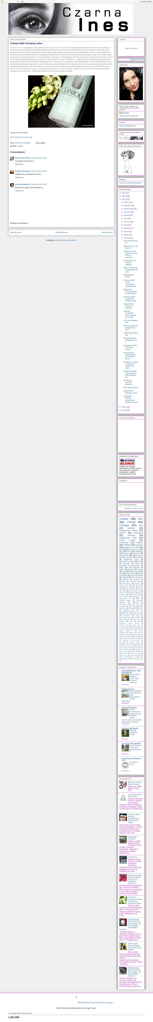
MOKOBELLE (138, 636)
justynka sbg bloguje (130, 728)
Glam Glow (123, 555)
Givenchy (126, 563)
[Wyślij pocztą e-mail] (36, 143)
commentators (134, 508)
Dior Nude (122, 629)
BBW (137, 598)
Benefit (122, 549)
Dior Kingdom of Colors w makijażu (130, 262)
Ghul (137, 604)
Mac (141, 525)
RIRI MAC (137, 646)
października (129, 209)
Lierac (128, 551)
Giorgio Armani (134, 571)
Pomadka (139, 557)
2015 (124, 199)
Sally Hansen (139, 647)
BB (131, 621)
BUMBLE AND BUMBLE (131, 579)
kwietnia (127, 228)
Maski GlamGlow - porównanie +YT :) (130, 340)
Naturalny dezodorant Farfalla (133, 732)
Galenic (138, 629)
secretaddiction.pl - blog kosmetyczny (131, 671)
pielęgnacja (35, 54)
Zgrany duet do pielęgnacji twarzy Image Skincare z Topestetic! (135, 678)
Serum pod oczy (134, 591)
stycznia (127, 238)
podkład (137, 617)
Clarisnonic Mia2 (125, 604)
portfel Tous (123, 655)
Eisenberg (138, 533)
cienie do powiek (136, 575)
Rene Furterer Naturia (125, 647)
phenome (136, 567)
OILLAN (135, 638)
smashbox (124, 542)
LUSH (130, 585)
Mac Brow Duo (126, 638)
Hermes (137, 583)
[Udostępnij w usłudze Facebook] (42, 143)
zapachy (136, 553)
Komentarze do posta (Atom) (65, 240)
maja (126, 225)
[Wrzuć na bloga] (38, 143)
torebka (121, 621)
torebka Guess (123, 659)
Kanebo (131, 632)
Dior (140, 518)
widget (141, 508)
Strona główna (61, 232)
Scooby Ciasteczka (129, 708)
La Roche (128, 634)
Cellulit (140, 561)
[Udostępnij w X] (40, 143)
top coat (137, 619)
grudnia (127, 202)
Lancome (128, 557)
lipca (126, 218)
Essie (124, 571)
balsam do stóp (137, 612)
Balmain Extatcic (125, 600)
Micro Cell (132, 606)
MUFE (138, 585)
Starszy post (107, 232)
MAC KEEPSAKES (131, 388)
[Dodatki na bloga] (76, 997)
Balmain (131, 569)
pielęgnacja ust (125, 598)
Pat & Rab (123, 596)
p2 (134, 593)
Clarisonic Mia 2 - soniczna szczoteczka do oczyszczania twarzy (134, 818)
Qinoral (128, 646)
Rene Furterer (130, 589)
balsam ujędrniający (137, 651)
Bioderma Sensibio (136, 581)
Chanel (131, 522)
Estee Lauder (127, 540)
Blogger (93, 1008)
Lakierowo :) (132, 857)
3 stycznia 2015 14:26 (38, 171)
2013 (124, 410)
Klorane (121, 585)
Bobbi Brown (126, 583)
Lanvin (130, 636)
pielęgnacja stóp (125, 617)
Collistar (127, 545)
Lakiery (139, 542)
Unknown (125, 113)
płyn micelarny (124, 619)
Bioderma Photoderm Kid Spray (129, 625)
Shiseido (131, 535)
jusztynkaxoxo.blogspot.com (131, 759)
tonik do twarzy (137, 577)
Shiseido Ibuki (128, 610)
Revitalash (139, 608)
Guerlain (131, 528)
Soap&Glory (136, 596)
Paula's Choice (135, 642)
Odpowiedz (19, 164)
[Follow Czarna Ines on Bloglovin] (127, 173)
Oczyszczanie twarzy (16, 47)
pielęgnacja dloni (131, 559)
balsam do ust (126, 614)
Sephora (139, 545)
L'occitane (122, 606)
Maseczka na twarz (126, 561)
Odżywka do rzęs (129, 640)
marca (126, 231)
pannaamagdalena (22, 184)
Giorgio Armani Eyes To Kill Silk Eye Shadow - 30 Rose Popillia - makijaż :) (134, 972)
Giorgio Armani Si (126, 631)
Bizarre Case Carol (22, 158)
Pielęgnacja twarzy (128, 530)
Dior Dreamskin (136, 627)
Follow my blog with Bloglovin (130, 183)
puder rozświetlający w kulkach (129, 657)
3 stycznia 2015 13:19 (38, 158)
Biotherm (135, 602)
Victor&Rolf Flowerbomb (129, 649)
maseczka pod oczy (131, 615)
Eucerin (131, 629)
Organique (139, 551)
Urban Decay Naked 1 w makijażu (128, 306)
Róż (120, 551)
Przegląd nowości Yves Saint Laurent (130, 347)
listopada (127, 205)
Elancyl (140, 569)
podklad (125, 577)
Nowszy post (16, 232)
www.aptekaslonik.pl (137, 659)
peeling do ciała (131, 547)
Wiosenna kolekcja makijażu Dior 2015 (131, 328)
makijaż (124, 518)
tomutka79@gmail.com (127, 126)
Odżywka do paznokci (127, 587)
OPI (142, 638)
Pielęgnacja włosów (125, 644)
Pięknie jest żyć (128, 689)
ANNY (121, 569)
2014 (124, 407)
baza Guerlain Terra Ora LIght (131, 653)
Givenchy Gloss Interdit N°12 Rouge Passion (130, 299)
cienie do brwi (138, 614)
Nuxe (137, 563)
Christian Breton (124, 627)
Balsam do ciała (134, 595)
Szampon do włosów (127, 565)
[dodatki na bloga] (137, 59)
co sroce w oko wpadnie (131, 743)
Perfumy (126, 553)
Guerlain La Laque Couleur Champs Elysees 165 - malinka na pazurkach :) (135, 879)
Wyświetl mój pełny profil (128, 116)
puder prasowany (135, 655)
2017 (124, 193)
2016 (124, 196)
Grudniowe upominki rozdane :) (128, 382)
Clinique (20, 146)
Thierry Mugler (124, 593)
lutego (126, 235)
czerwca (127, 222)
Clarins (122, 533)
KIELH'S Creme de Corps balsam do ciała (131, 270)
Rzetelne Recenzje (22, 171)
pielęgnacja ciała (128, 538)
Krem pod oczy (134, 549)
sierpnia (127, 215)
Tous (121, 573)
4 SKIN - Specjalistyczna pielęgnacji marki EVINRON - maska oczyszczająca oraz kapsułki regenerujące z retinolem (131, 716)
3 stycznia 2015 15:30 (38, 184)
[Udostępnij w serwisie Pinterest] (44, 143)
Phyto (131, 608)
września (127, 212)
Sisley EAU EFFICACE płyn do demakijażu (130, 291)
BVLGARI (122, 581)
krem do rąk (130, 573)
